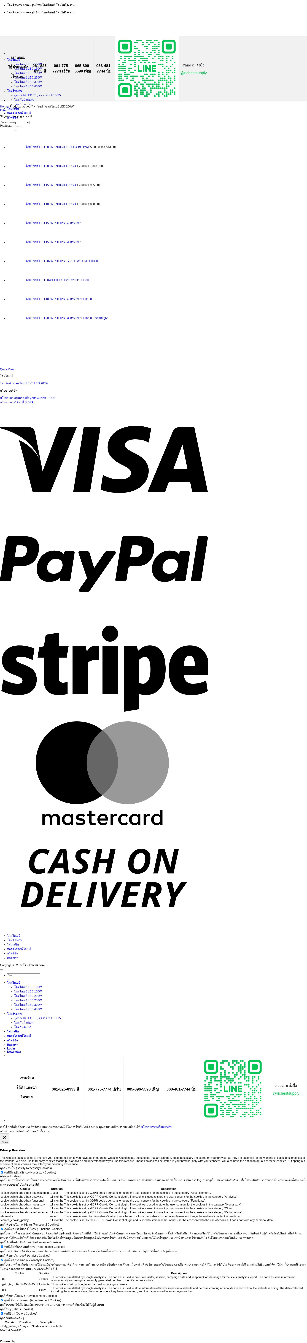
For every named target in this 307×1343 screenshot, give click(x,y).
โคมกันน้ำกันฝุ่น (24, 99)
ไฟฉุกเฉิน (13, 944)
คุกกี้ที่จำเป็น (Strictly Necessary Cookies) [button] (26, 1168)
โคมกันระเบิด (22, 1027)
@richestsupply (193, 73)
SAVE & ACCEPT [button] (11, 1329)
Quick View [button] (7, 369)
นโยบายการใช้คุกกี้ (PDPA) (17, 402)
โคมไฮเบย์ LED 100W (28, 987)
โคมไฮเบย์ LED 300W (28, 82)
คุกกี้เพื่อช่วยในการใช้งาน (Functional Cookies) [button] (29, 1224)
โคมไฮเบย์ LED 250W (28, 77)
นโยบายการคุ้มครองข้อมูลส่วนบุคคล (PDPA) (28, 397)
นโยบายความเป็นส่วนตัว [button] (15, 1131)
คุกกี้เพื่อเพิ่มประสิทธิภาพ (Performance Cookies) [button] (30, 1242)
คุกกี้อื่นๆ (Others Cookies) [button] (16, 1309)
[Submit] (8, 979)
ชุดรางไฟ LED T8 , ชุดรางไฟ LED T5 (37, 95)
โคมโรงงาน (14, 90)
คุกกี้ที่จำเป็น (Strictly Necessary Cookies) (30, 1172)
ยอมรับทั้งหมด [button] (40, 1131)
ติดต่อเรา (12, 957)
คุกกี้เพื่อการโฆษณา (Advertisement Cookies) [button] (28, 1295)
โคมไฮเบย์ (13, 935)
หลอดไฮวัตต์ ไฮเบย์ (19, 113)
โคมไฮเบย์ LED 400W (28, 86)
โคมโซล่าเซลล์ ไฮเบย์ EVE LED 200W (24, 383)
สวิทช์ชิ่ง (12, 953)
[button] (3, 110)
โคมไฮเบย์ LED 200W (28, 73)
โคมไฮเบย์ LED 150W (28, 991)
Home (4, 106)
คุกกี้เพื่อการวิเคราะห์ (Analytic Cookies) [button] (25, 1255)
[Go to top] (1, 969)
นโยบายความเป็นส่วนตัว (156, 1126)
